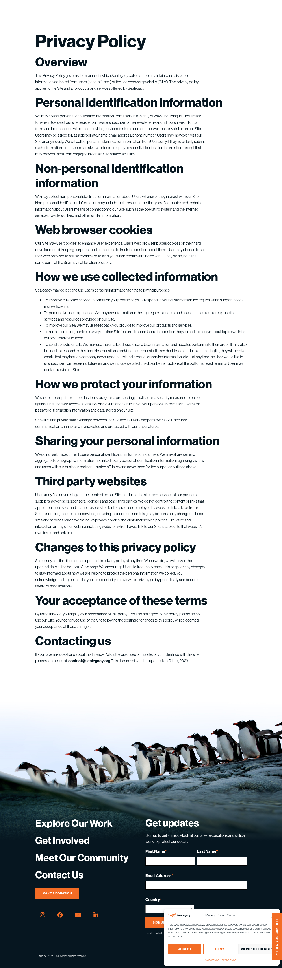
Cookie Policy (212, 959)
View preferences (257, 949)
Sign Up (159, 922)
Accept (184, 949)
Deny (219, 949)
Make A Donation (57, 893)
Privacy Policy (229, 959)
